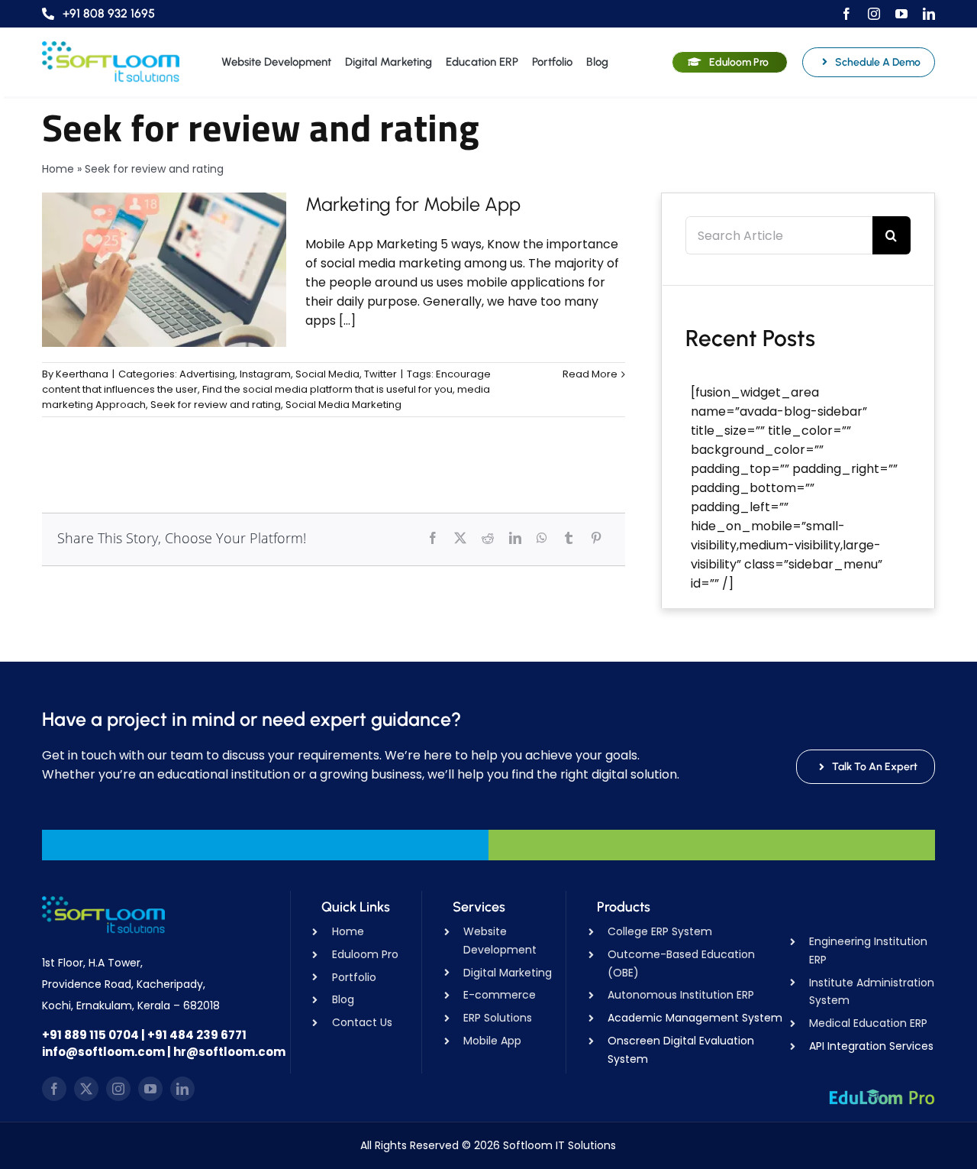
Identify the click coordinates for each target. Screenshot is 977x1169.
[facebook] (846, 14)
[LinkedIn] (515, 538)
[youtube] (901, 14)
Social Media (327, 374)
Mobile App (492, 1040)
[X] (460, 538)
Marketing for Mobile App (413, 204)
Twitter (380, 374)
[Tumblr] (568, 538)
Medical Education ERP (868, 1023)
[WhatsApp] (542, 538)
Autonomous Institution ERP (681, 994)
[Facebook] (433, 538)
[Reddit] (487, 538)
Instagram (265, 374)
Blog (343, 999)
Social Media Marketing (343, 404)
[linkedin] (929, 14)
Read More (590, 374)
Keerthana (82, 374)
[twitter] (86, 1089)
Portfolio (354, 977)
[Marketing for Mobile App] (164, 270)
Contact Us (362, 1022)
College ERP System (660, 931)
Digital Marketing (507, 972)
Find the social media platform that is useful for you (327, 389)
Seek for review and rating (215, 404)
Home (58, 168)
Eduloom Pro (365, 954)
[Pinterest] (596, 538)
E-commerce (499, 994)
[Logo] (110, 47)
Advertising (207, 374)
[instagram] (874, 14)
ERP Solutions (497, 1017)
